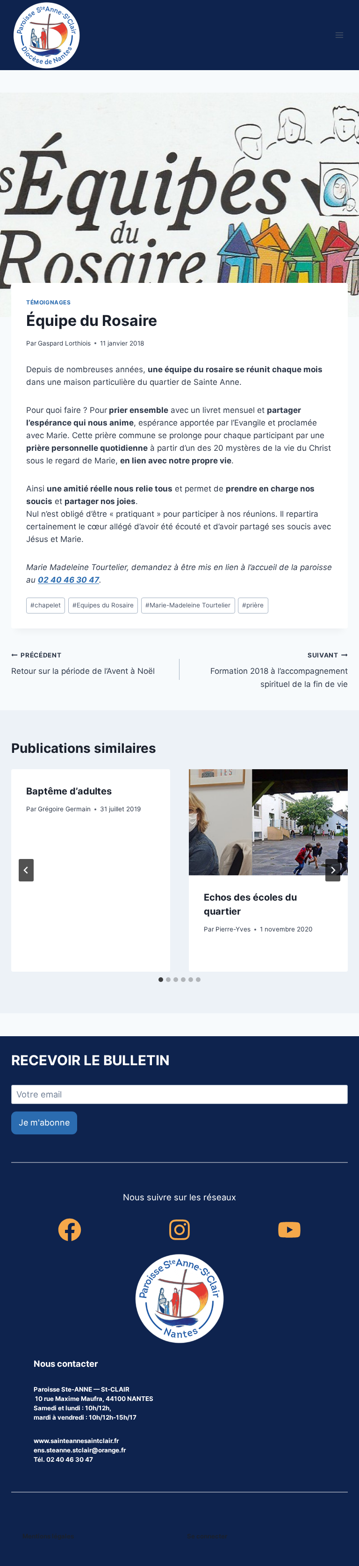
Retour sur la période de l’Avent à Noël (83, 663)
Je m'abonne (44, 1122)
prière (253, 605)
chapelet (45, 605)
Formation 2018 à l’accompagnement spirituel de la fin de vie (279, 670)
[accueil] (179, 1299)
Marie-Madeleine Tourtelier (187, 605)
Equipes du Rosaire (103, 605)
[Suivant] (332, 870)
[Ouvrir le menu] (339, 35)
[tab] (160, 979)
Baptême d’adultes (69, 791)
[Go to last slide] (26, 870)
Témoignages (48, 302)
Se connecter (207, 1536)
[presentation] (268, 822)
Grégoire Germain (64, 809)
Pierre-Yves (233, 929)
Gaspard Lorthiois (64, 343)
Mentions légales (48, 1536)
